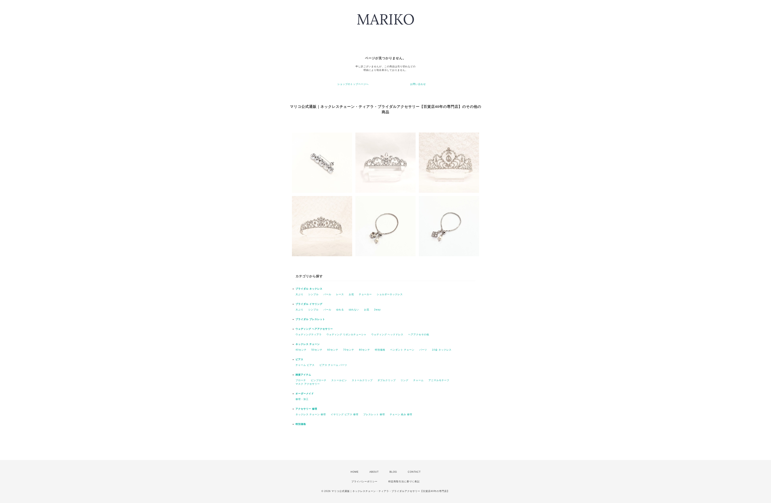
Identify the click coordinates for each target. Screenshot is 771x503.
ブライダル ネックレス (309, 288)
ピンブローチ (318, 380)
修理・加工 (302, 399)
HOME (355, 471)
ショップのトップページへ (353, 84)
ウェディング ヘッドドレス (387, 334)
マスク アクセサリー (308, 384)
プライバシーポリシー (364, 481)
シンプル (313, 294)
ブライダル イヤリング (309, 304)
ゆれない (354, 309)
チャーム (418, 380)
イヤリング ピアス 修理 (344, 414)
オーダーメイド (305, 393)
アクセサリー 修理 (306, 408)
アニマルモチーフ (438, 380)
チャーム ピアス (305, 365)
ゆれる (340, 309)
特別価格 (380, 349)
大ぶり (299, 294)
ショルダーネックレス (390, 294)
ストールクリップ (362, 380)
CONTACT (414, 471)
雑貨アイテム (303, 374)
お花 (351, 294)
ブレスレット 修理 (374, 414)
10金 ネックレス (442, 349)
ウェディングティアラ (309, 334)
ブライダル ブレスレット (310, 319)
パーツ (423, 349)
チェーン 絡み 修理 (401, 414)
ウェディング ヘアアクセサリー (314, 329)
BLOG (393, 471)
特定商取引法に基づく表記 (404, 481)
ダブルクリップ (386, 380)
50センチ (316, 349)
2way (377, 309)
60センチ (332, 349)
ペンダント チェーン (402, 349)
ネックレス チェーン (308, 344)
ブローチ (301, 380)
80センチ (364, 349)
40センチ (301, 349)
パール (327, 294)
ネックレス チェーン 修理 (311, 414)
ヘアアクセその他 (418, 334)
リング (404, 380)
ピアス (299, 359)
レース (340, 294)
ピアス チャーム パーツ (333, 365)
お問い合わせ (418, 84)
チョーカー (365, 294)
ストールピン (339, 380)
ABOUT (374, 471)
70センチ (348, 349)
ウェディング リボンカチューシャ (346, 334)
